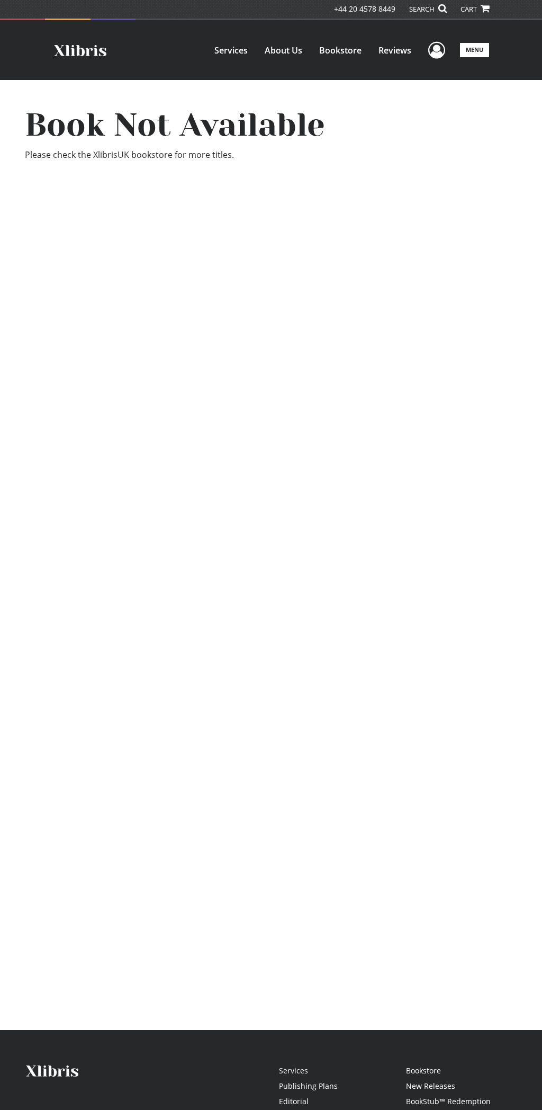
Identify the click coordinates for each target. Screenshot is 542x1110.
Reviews (394, 50)
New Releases (430, 1086)
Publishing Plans (308, 1086)
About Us (283, 50)
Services (231, 50)
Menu (474, 50)
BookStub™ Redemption (448, 1101)
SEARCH (422, 9)
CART (469, 9)
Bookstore (340, 50)
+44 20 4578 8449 (364, 9)
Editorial (294, 1101)
